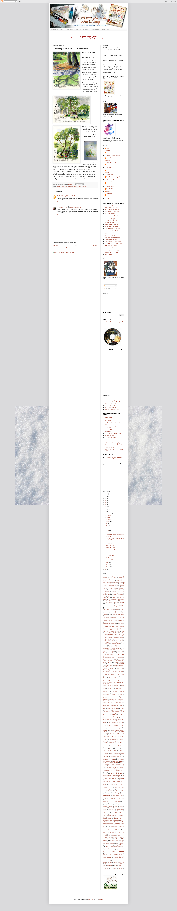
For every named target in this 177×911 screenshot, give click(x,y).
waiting (116, 848)
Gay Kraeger (110, 659)
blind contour (120, 594)
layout (104, 728)
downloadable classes (115, 631)
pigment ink (117, 784)
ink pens (121, 671)
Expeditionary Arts (115, 642)
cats (118, 608)
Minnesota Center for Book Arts (117, 745)
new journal (105, 759)
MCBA (110, 737)
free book (114, 655)
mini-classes (120, 744)
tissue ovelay (107, 837)
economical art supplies (118, 637)
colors (106, 615)
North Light (122, 762)
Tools (121, 837)
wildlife (115, 865)
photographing (120, 782)
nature (116, 753)
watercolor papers (106, 856)
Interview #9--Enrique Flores (112, 559)
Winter (112, 866)
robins (118, 799)
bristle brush (107, 600)
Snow (121, 820)
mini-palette (105, 745)
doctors (108, 631)
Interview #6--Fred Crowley (116, 699)
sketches (111, 814)
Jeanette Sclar (120, 703)
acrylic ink (110, 579)
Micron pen (119, 742)
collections (105, 614)
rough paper (117, 801)
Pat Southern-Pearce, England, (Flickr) (113, 243)
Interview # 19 (112, 682)
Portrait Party (109, 790)
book (115, 596)
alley (104, 582)
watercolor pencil (118, 856)
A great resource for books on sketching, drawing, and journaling (113, 458)
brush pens (114, 600)
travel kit (110, 838)
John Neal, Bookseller (109, 435)
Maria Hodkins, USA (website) (111, 235)
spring (104, 821)
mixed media (117, 748)
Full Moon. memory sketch (108, 657)
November (108, 515)
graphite (116, 662)
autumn (104, 589)
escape (104, 640)
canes (117, 603)
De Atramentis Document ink (118, 625)
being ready (117, 591)
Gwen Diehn (113, 663)
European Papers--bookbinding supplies (113, 433)
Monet (115, 750)
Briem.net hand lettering (110, 400)
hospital (114, 666)
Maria (107, 172)
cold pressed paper (114, 612)
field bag (121, 649)
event (117, 640)
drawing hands (122, 632)
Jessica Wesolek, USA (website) (112, 226)
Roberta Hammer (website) (110, 247)
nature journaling (116, 754)
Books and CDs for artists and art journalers (114, 322)
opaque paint (121, 765)
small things (116, 820)
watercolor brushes (118, 853)
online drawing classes (113, 765)
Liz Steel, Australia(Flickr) (110, 234)
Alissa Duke (119, 580)
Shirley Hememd (111, 809)
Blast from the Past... (110, 545)
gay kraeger (109, 193)
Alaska (113, 580)
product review (112, 793)
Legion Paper (110, 728)
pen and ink (121, 778)
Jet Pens (121, 705)
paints (106, 772)
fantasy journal (111, 646)
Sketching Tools (118, 818)
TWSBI (110, 841)
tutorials (105, 841)
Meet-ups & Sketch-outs (74, 29)
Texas (111, 830)
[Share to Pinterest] (83, 184)
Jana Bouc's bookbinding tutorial (112, 426)
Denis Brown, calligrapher (110, 407)
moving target (106, 753)
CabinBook (105, 602)
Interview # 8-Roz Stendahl (108, 683)
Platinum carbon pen (112, 785)
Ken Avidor (112, 723)
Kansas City (120, 719)
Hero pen (108, 666)
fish (122, 651)
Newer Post (55, 245)
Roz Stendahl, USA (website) (111, 248)
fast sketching (106, 648)
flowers (113, 652)
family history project (114, 645)
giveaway (121, 659)
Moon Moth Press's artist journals (112, 421)
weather (104, 862)
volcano (112, 848)
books (114, 597)
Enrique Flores (114, 639)
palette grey (116, 772)
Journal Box (122, 708)
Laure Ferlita (109, 167)
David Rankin (120, 623)
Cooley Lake (116, 618)
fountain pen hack (115, 654)
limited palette (119, 730)
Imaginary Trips (106, 670)
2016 (106, 500)
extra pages (107, 643)
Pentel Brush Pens (106, 781)
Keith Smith (105, 723)
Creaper (115, 620)
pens (122, 779)
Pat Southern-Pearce (113, 778)
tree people (112, 840)
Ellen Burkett (109, 153)
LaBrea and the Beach (111, 552)
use (116, 843)
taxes (121, 826)
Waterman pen (120, 860)
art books (120, 582)
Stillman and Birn (108, 417)
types (114, 841)
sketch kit (119, 810)
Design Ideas (105, 29)
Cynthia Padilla (120, 622)
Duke (123, 634)
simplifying (105, 810)
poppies (117, 789)
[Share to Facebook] (81, 184)
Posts (106, 285)
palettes (106, 773)
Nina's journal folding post (110, 437)
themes (106, 835)
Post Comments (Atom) (64, 248)
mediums (110, 741)
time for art (114, 835)
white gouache (121, 862)
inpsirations (105, 672)
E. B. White (117, 635)
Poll (107, 789)
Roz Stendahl (60, 196)
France (109, 655)
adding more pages (117, 579)
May (107, 528)
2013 (106, 506)
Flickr (104, 652)
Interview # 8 (120, 682)
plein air (79, 186)
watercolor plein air (118, 857)
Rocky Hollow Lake (107, 801)
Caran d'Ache (122, 603)
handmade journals (118, 665)
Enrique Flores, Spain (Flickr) (111, 215)
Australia (121, 588)
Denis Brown (121, 626)
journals (116, 717)
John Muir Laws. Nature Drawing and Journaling (113, 706)
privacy (123, 792)
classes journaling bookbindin (114, 611)
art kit (111, 583)
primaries (109, 792)
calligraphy (122, 602)
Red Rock (117, 796)
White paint (107, 863)
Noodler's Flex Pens (113, 762)
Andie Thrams (109, 582)
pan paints (115, 775)
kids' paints (118, 723)
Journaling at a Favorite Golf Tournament (115, 534)
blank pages (114, 594)
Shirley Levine (120, 809)
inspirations (117, 672)
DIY (104, 631)
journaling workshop (107, 717)
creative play (121, 620)
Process (106, 793)
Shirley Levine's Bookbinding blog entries (114, 443)
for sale (118, 652)
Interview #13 (110, 688)
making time (112, 733)
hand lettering (121, 663)
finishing (112, 651)
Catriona (108, 150)
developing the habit (107, 629)
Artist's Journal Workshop (113, 586)
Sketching (116, 814)
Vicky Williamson (119, 845)
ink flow (115, 671)
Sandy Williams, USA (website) (112, 250)
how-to (117, 668)
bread (119, 599)
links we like (110, 731)
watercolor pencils (107, 857)
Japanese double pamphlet (112, 703)
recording (112, 796)
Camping (107, 603)
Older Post (95, 245)
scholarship (105, 806)
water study (105, 851)
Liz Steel (108, 169)
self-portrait (121, 806)
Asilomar (115, 588)
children (117, 609)
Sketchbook (105, 812)
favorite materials (115, 648)
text (116, 830)
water (104, 849)
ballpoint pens (106, 591)
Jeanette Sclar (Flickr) (109, 222)
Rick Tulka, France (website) (111, 245)
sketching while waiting (107, 820)
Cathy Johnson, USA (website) (111, 207)
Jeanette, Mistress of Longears (113, 155)
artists (111, 588)
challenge (112, 609)
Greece (104, 663)
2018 (106, 496)
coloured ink (112, 615)
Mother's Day (120, 751)
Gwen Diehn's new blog (110, 405)
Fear (109, 649)
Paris (106, 778)
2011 (106, 511)
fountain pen (107, 654)
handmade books (108, 665)
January (108, 566)
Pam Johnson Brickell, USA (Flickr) (113, 241)
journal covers (115, 710)
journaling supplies (112, 716)
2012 (106, 509)
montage (120, 750)
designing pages (118, 628)
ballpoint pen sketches (118, 589)
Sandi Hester (113, 803)
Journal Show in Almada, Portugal (112, 401)
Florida (109, 652)
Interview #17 (106, 691)
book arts (121, 596)
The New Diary (121, 834)
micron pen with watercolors (109, 744)
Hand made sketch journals (110, 429)
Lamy (110, 725)
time (109, 835)
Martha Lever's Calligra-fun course (112, 403)
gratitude (121, 662)
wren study (120, 868)
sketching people (107, 818)
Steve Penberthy (110, 186)
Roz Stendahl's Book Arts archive (112, 441)
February (108, 564)
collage (121, 612)
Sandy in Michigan (110, 184)
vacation (111, 845)
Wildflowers (109, 865)
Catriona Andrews (111, 608)
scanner (116, 804)
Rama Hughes (106, 796)
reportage (122, 796)
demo (117, 626)
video (107, 846)
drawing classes (114, 632)
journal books (115, 708)
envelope (121, 639)
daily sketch (105, 623)
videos (119, 846)
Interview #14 (112, 689)
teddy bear (113, 827)
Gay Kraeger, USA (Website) (111, 219)
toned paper (114, 837)
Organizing (115, 767)
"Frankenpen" (106, 576)
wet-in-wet (115, 862)
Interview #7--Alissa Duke (108, 700)
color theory (114, 614)
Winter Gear (117, 866)
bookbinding (106, 597)
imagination (115, 669)
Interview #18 (114, 691)
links (104, 731)
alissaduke (108, 191)
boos (109, 599)
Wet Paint (110, 862)
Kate (104, 720)
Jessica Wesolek (114, 705)
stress (104, 826)
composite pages (114, 617)
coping (122, 618)
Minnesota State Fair (109, 747)
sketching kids (110, 817)
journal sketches (111, 713)
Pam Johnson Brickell (72, 186)
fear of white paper (114, 649)
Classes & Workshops (57, 29)
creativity (106, 622)
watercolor (84, 186)
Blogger (101, 899)
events (121, 640)
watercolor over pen (117, 854)
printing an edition (116, 792)
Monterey (105, 751)
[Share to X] (79, 184)
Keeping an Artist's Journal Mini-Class (115, 722)
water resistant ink (111, 849)
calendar (110, 602)
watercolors (105, 859)
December (108, 513)
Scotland (110, 806)
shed (120, 807)
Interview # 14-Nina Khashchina (115, 677)
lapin (107, 198)
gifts (116, 659)
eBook (110, 637)
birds (109, 594)
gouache (58, 186)
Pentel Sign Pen (106, 782)
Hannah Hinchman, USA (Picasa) (112, 220)
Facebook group (116, 643)
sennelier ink (105, 807)
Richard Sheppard (120, 798)
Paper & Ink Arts (108, 428)
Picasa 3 (104, 784)
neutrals (104, 758)
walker (122, 848)
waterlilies (114, 860)
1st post (110, 577)
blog (108, 596)
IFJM (122, 668)
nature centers (121, 753)
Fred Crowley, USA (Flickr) (111, 217)
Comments (107, 288)
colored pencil (121, 614)
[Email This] (76, 184)
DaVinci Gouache (107, 625)
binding (104, 594)
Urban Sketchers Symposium (108, 843)
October (108, 517)
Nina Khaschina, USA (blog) (111, 239)
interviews (109, 702)
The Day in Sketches (113, 834)
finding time (106, 651)
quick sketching (106, 795)
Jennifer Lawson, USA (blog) (111, 224)
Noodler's (105, 762)
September (108, 519)
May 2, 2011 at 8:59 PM (75, 207)
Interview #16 (120, 689)
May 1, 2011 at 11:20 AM (69, 196)
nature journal (107, 754)
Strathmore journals (118, 824)
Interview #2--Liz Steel (117, 694)
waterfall (109, 860)
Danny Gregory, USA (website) (112, 211)
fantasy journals (119, 646)
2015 (106, 502)
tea (123, 826)
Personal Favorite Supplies (91, 29)
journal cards (107, 710)
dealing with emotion (109, 626)
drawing (122, 631)
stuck (108, 826)
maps (110, 734)
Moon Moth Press (112, 751)
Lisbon (116, 731)
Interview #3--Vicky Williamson (110, 696)
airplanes (108, 580)
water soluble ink (119, 849)
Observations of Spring (109, 764)
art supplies (121, 583)
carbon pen (107, 605)
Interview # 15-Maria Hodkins (110, 679)
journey (121, 717)
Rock (122, 799)
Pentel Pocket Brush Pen (117, 781)
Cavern (121, 608)
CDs (108, 609)
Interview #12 (112, 686)
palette (110, 772)
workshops (113, 868)
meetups (114, 741)
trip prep (121, 840)
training (104, 838)
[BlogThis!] (78, 184)
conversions (110, 618)
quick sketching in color (118, 795)
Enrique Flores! (109, 536)
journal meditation (115, 711)
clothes (123, 611)
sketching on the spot (119, 817)
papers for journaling (119, 776)
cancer (112, 603)
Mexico (106, 742)
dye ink (111, 635)
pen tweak (112, 779)
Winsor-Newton (106, 866)
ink (120, 669)
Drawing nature (118, 634)
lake (105, 725)
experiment (122, 642)
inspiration (111, 672)
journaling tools (120, 716)
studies (112, 826)
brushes (121, 600)
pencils (117, 779)
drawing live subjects (109, 634)
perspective (114, 782)
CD (104, 609)
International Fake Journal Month (112, 674)
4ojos (107, 148)
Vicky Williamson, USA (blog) (111, 254)
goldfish (104, 662)
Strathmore (110, 824)
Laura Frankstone (110, 165)
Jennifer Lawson (110, 157)
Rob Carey (113, 799)
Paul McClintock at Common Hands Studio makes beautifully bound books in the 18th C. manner (114, 449)
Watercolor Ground (107, 854)
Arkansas (115, 582)
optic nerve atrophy (108, 767)
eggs (108, 639)
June (107, 526)
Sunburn (108, 557)
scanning (121, 804)
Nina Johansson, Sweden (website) (112, 237)
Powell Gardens (117, 790)
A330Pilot (90, 899)
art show (116, 583)
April (107, 530)
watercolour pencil (114, 859)
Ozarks (108, 768)
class (122, 609)
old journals (118, 764)
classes (104, 611)
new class (114, 758)
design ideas (108, 628)
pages (112, 770)
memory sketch (64, 186)
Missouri (111, 748)
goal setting (110, 660)
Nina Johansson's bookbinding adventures (114, 439)
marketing (105, 737)
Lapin (121, 725)
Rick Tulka (107, 799)
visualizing (107, 848)
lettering (105, 730)
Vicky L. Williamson (111, 189)
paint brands (117, 770)
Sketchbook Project (117, 812)
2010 (106, 569)
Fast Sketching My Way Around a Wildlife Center (113, 554)
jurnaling (114, 719)
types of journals (120, 841)
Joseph (108, 160)
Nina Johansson (109, 174)
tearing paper (107, 827)
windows (121, 865)
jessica (107, 196)
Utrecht (106, 845)
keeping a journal (110, 720)
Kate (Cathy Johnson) (111, 162)
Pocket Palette (117, 787)
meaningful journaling (114, 739)
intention (122, 672)
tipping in (119, 835)
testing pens (110, 829)
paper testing (110, 776)
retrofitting (113, 798)
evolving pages (106, 642)
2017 (106, 498)
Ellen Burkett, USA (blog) (110, 213)
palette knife (122, 772)
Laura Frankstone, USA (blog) (111, 230)
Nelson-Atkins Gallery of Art (117, 756)
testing (104, 829)
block (104, 596)
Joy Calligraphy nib (107, 719)
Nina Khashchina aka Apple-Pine (113, 177)
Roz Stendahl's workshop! (112, 532)
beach (113, 591)
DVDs (106, 635)
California (116, 602)
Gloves (104, 660)
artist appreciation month (113, 585)
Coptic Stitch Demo (109, 398)
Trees (117, 840)
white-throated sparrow (115, 863)
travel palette (117, 838)
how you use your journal (108, 668)
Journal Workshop (106, 714)
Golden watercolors (118, 660)
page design (114, 769)
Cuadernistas (112, 622)
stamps (108, 821)
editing (104, 639)
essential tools (111, 640)
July (107, 523)
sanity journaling (109, 804)
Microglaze (112, 742)
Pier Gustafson (110, 784)
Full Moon (120, 655)
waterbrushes (113, 851)
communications (120, 615)
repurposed (107, 798)
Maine (107, 733)
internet (123, 674)
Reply (58, 202)
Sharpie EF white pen (114, 807)
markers (121, 736)
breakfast (122, 599)
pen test (106, 779)
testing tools (117, 829)
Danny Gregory (112, 623)
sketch (112, 810)
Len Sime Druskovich (119, 728)
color (110, 614)
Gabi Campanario (119, 657)
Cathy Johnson (118, 606)
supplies (116, 826)
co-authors (107, 612)
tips (123, 835)
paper (119, 775)
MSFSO (111, 753)
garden (104, 659)
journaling (114, 714)
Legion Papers (108, 431)
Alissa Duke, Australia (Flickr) (111, 205)
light (113, 730)
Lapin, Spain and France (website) (112, 228)
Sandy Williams (121, 803)
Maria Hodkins (114, 736)
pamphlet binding (107, 775)
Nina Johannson (120, 759)
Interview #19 (113, 693)
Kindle (123, 723)
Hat (104, 666)
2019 (106, 494)
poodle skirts (111, 789)
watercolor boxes (109, 853)
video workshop (114, 846)
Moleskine (109, 750)
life (109, 730)
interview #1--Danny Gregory (113, 685)
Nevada (109, 758)
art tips (106, 585)
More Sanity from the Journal (112, 549)
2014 (106, 504)
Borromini (114, 599)
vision (123, 846)
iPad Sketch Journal (117, 702)
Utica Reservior (121, 843)
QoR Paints (120, 793)
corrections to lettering (107, 620)
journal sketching (119, 713)
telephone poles (120, 827)
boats (112, 596)
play (119, 785)
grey (108, 663)
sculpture (115, 806)
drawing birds (107, 632)
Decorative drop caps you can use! (112, 409)
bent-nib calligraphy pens (117, 593)
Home (75, 245)
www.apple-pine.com (107, 869)
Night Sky (113, 759)
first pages (118, 651)
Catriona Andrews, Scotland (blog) (112, 209)
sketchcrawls (105, 814)
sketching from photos (112, 815)
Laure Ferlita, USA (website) (111, 232)
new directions (120, 758)
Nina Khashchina (117, 761)
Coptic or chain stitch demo (111, 419)
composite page (106, 617)
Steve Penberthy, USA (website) (112, 252)
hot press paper (120, 666)
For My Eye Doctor (110, 547)
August (108, 521)
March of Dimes (116, 734)
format (123, 652)
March (107, 562)
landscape (115, 725)
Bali (109, 589)
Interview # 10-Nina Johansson (111, 676)
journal (108, 708)
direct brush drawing (119, 629)
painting (122, 770)
